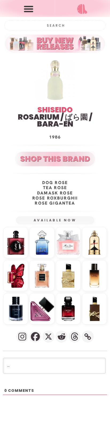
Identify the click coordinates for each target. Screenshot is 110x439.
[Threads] (75, 337)
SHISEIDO (55, 110)
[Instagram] (22, 337)
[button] (28, 8)
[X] (48, 337)
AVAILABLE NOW (55, 220)
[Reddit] (62, 337)
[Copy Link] (88, 337)
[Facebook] (35, 337)
